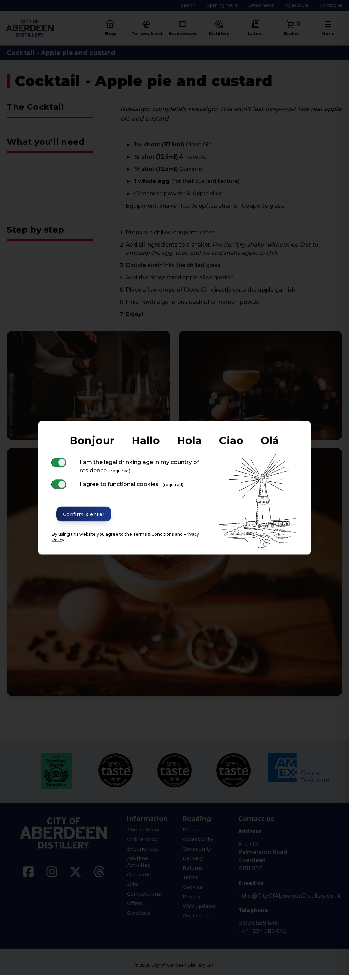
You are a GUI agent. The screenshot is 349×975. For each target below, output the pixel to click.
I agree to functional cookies (131, 484)
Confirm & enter (83, 514)
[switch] (59, 462)
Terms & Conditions (153, 533)
